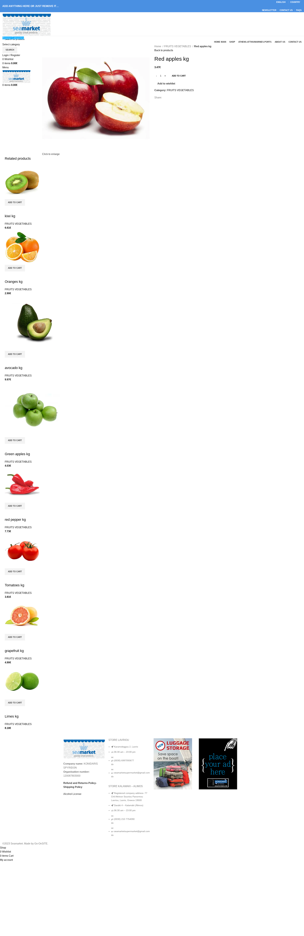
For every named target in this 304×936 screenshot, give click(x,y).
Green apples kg (17, 454)
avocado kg (13, 368)
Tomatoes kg (14, 585)
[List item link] (129, 763)
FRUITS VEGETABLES (178, 46)
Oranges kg (13, 282)
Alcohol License (72, 794)
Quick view (9, 210)
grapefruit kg (14, 651)
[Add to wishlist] (17, 210)
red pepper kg (15, 520)
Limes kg (12, 716)
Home (158, 46)
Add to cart (179, 76)
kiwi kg (10, 216)
